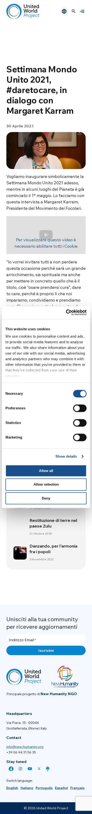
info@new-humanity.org (24, 747)
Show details (66, 456)
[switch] (80, 408)
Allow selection (46, 485)
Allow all (46, 471)
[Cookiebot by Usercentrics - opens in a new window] (66, 312)
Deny (46, 498)
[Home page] (22, 11)
